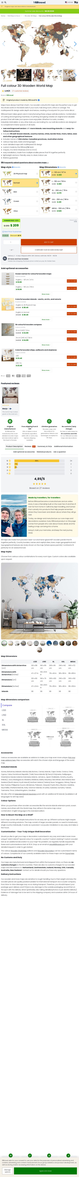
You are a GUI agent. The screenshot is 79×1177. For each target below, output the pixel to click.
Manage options (7, 1171)
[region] (39, 608)
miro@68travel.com (57, 844)
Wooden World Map (19, 851)
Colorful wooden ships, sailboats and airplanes (36, 350)
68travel (9, 95)
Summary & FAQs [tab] (45, 446)
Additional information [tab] (63, 446)
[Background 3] (17, 643)
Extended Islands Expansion (26, 794)
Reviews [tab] (30, 446)
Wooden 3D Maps (31, 16)
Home (3, 16)
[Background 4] (23, 643)
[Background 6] (36, 643)
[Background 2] (10, 643)
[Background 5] (30, 643)
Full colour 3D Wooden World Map (50, 16)
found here (69, 853)
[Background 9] (55, 643)
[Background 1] (4, 643)
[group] (39, 43)
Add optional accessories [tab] (24, 452)
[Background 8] (49, 643)
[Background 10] (62, 643)
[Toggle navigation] (2, 2)
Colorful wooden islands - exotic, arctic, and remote (38, 299)
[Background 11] (68, 643)
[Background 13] (39, 650)
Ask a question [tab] (59, 452)
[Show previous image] (3, 601)
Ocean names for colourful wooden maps (33, 274)
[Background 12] (75, 643)
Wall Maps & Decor (14, 16)
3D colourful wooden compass (28, 324)
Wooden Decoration (46, 851)
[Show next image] (75, 601)
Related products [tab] (44, 452)
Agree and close (45, 1171)
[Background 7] (43, 643)
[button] (75, 44)
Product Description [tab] (14, 446)
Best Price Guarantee (13, 231)
